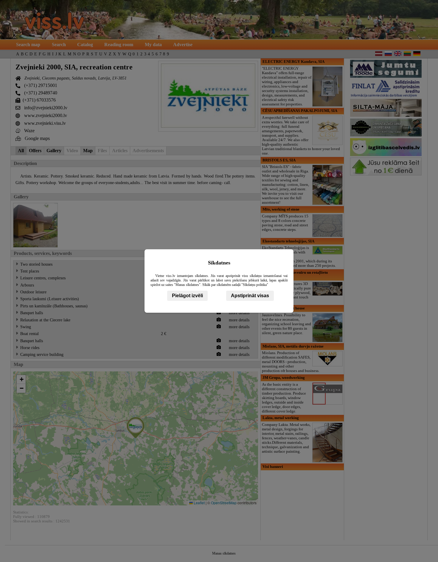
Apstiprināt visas (250, 295)
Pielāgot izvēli (187, 295)
